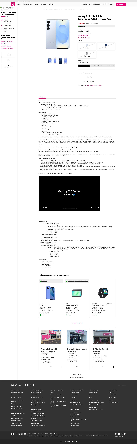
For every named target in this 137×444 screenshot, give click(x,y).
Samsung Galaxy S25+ (76, 154)
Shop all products (77, 323)
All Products (71, 9)
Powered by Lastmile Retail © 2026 (68, 441)
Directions (8, 54)
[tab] (42, 97)
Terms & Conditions (83, 35)
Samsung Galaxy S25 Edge (103, 154)
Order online (89, 77)
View (51, 366)
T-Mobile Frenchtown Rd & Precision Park (56, 9)
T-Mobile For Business (6, 46)
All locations (41, 9)
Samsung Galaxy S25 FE (64, 154)
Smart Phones (79, 9)
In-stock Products (8, 66)
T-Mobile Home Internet (6, 41)
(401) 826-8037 (46, 359)
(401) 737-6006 (72, 357)
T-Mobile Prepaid (5, 43)
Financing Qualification (83, 37)
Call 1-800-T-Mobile (89, 81)
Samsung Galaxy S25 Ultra (88, 154)
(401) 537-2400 (99, 357)
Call (9, 60)
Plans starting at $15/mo (7, 48)
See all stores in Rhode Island (77, 377)
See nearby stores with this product (93, 85)
